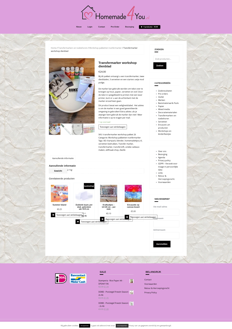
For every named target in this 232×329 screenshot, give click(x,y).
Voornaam (158, 218)
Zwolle (122, 150)
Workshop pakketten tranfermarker (105, 48)
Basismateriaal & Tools (168, 103)
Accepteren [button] (85, 326)
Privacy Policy (150, 292)
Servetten (162, 121)
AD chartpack (109, 140)
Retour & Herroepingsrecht (156, 288)
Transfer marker (125, 143)
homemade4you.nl (133, 140)
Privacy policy (164, 160)
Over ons (162, 151)
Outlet (161, 97)
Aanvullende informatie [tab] (63, 158)
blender (120, 140)
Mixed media (164, 109)
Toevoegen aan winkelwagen (113, 127)
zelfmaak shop (112, 150)
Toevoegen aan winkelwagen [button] (69, 215)
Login (89, 27)
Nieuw (79, 27)
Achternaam (159, 230)
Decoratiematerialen (167, 112)
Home (53, 48)
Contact (101, 27)
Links (160, 173)
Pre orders (163, 93)
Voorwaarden (164, 182)
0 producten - (151, 27)
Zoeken (159, 65)
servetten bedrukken (107, 143)
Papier (161, 106)
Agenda (161, 157)
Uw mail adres (160, 206)
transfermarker (105, 147)
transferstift (118, 147)
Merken (161, 100)
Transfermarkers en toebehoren (72, 48)
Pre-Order (115, 27)
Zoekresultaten (165, 90)
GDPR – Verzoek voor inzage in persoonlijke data (168, 166)
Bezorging (129, 27)
